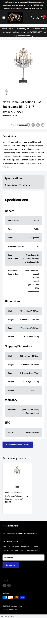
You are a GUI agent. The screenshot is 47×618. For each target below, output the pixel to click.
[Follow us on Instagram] (9, 585)
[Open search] (32, 17)
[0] (42, 17)
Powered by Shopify (10, 609)
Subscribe (10, 565)
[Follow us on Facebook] (4, 585)
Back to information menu (17, 444)
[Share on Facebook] (28, 125)
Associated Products (17, 185)
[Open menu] (4, 18)
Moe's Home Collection (13, 112)
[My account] (37, 17)
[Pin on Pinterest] (33, 125)
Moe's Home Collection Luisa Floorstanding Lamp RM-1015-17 (16, 499)
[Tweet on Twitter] (38, 125)
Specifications (13, 178)
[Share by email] (42, 125)
